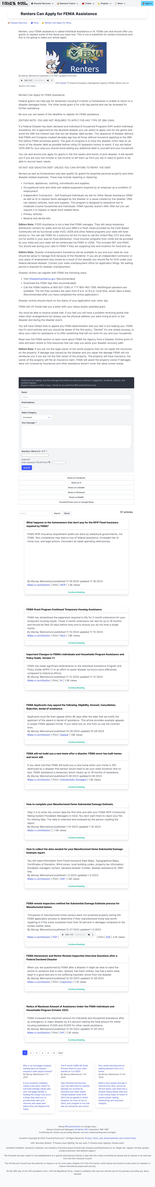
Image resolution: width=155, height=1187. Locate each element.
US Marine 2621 (81, 1129)
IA (61, 680)
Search (57, 513)
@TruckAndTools (73, 1126)
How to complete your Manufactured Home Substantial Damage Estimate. (70, 804)
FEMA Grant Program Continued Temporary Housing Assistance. (64, 609)
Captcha (26, 459)
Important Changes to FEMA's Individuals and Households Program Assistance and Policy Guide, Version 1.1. (75, 656)
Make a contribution (38, 584)
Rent (63, 635)
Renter (63, 83)
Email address (28, 402)
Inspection (66, 981)
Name (24, 392)
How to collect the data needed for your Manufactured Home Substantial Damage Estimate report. (74, 851)
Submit (26, 467)
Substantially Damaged (73, 779)
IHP (62, 1032)
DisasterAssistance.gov (42, 278)
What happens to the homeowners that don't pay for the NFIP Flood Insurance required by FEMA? (72, 524)
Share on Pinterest (76, 492)
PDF (55, 937)
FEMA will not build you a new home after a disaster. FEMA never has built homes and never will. (74, 755)
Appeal (64, 734)
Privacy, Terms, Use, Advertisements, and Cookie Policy (110, 1138)
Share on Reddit (76, 497)
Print (58, 83)
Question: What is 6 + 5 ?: (34, 451)
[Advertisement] (76, 561)
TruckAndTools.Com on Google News (76, 502)
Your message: (29, 422)
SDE (62, 878)
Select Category (29, 412)
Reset (67, 513)
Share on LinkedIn (76, 487)
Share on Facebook (76, 478)
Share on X (76, 482)
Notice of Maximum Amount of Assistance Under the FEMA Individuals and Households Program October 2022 (70, 1008)
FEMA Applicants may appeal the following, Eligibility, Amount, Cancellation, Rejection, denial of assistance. (71, 707)
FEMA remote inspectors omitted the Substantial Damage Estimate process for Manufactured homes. (72, 905)
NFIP (63, 584)
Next (60, 1053)
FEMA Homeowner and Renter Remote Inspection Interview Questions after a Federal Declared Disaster (71, 957)
